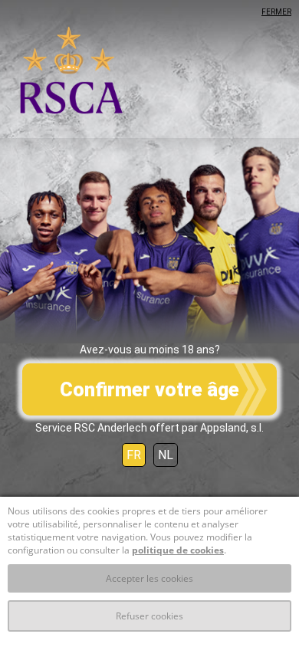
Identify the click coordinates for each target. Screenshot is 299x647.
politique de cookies (178, 550)
